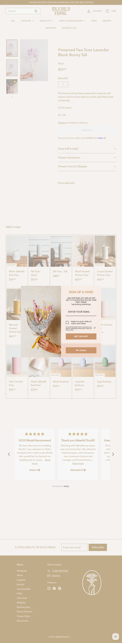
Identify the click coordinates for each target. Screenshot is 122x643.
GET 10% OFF (81, 336)
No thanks (81, 350)
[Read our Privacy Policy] (94, 328)
